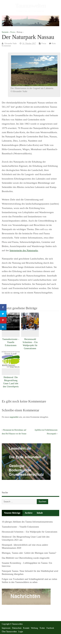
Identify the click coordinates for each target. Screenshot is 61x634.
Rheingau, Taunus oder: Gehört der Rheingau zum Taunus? (29, 553)
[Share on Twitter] (3, 314)
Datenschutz (16, 628)
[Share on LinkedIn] (3, 326)
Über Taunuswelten (9, 631)
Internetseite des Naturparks (24, 250)
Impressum (6, 628)
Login (20, 631)
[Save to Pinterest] (3, 320)
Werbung (34, 628)
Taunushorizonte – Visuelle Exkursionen (10, 342)
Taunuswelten (30, 5)
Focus (43, 43)
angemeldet (14, 417)
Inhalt (40, 513)
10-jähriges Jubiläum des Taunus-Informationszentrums (27, 522)
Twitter (42, 628)
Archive (28, 513)
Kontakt (26, 628)
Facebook (50, 628)
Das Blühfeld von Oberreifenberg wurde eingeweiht (25, 558)
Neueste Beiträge (12, 513)
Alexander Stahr (10, 43)
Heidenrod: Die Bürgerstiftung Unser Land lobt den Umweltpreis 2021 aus (11, 383)
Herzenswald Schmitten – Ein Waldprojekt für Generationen (29, 532)
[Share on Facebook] (3, 307)
